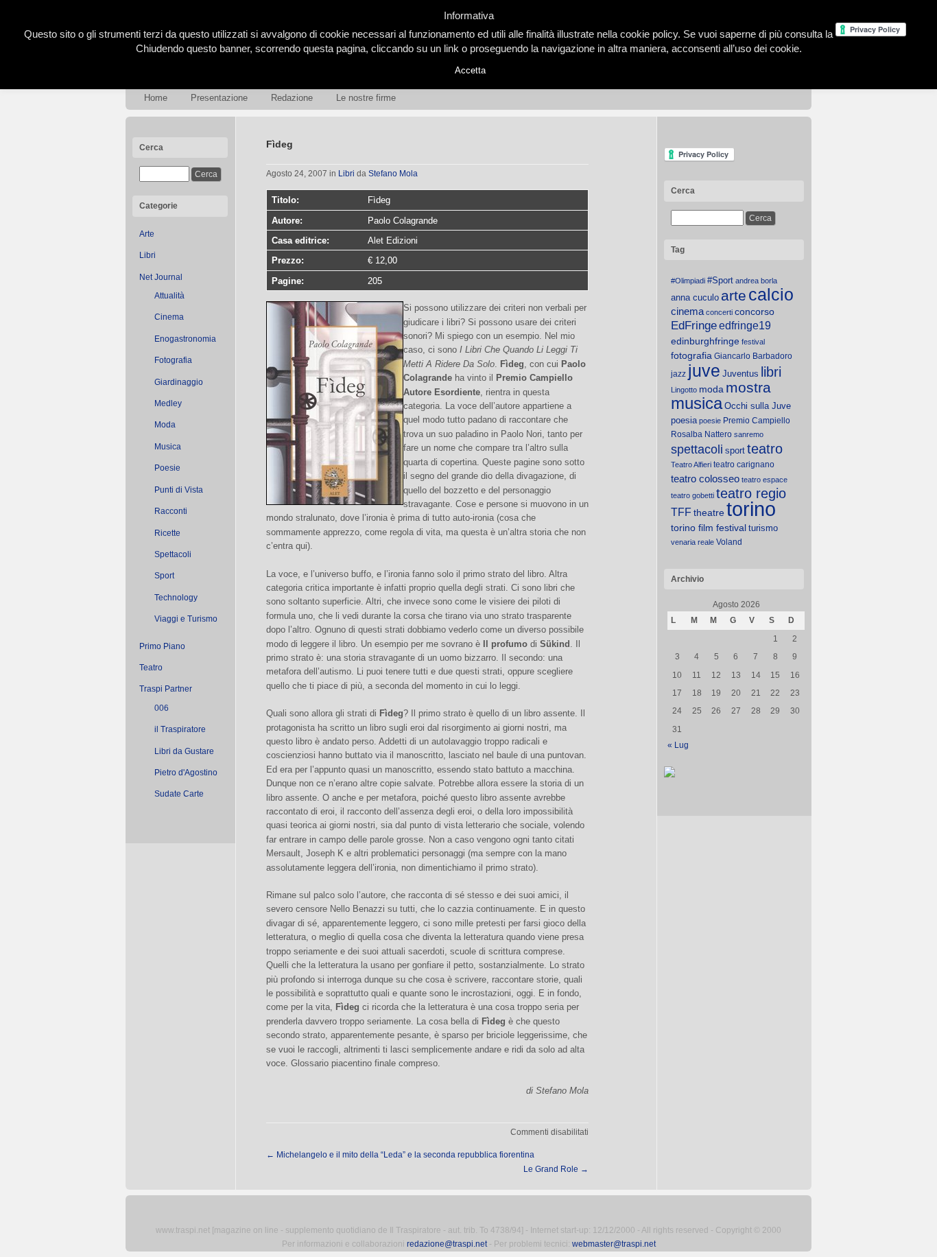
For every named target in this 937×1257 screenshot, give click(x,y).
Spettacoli (172, 554)
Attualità (169, 296)
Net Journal (160, 277)
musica (696, 403)
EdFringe (694, 325)
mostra (748, 387)
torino (751, 508)
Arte (146, 234)
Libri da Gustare (184, 751)
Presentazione (219, 98)
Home (155, 98)
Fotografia (173, 360)
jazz (678, 374)
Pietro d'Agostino (185, 772)
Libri (147, 255)
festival (753, 342)
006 (161, 708)
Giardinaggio (178, 382)
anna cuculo (695, 297)
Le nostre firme (366, 98)
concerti (719, 312)
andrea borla (756, 281)
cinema (687, 311)
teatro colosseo (705, 478)
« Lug (678, 745)
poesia (684, 420)
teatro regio (751, 493)
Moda (165, 425)
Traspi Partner (165, 689)
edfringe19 (745, 325)
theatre (708, 512)
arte (733, 295)
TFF (681, 512)
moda (711, 389)
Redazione (292, 98)
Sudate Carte (179, 794)
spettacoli (697, 449)
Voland (729, 542)
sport (735, 450)
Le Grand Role (556, 1169)
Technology (176, 597)
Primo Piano (162, 646)
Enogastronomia (185, 339)
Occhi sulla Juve (757, 406)
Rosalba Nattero (701, 434)
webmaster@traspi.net (614, 1244)
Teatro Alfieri (691, 464)
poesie (710, 420)
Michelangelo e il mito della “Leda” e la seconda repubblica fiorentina (400, 1155)
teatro (765, 448)
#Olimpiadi (688, 281)
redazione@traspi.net (447, 1244)
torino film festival (708, 527)
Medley (168, 403)
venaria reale (692, 542)
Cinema (169, 317)
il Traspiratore (180, 729)
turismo (763, 528)
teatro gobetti (692, 495)
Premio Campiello (756, 420)
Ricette (167, 533)
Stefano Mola (393, 173)
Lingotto (684, 390)
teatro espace (764, 479)
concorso (754, 312)
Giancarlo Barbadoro (753, 356)
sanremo (748, 434)
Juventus (740, 373)
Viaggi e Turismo (185, 619)
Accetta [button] (470, 70)
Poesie (167, 468)
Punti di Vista (178, 490)
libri (771, 371)
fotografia (691, 355)
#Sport (720, 280)
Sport (164, 575)
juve (704, 370)
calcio (771, 294)
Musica (167, 446)
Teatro (151, 667)
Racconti (170, 511)
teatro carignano (743, 464)
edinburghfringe (705, 341)
